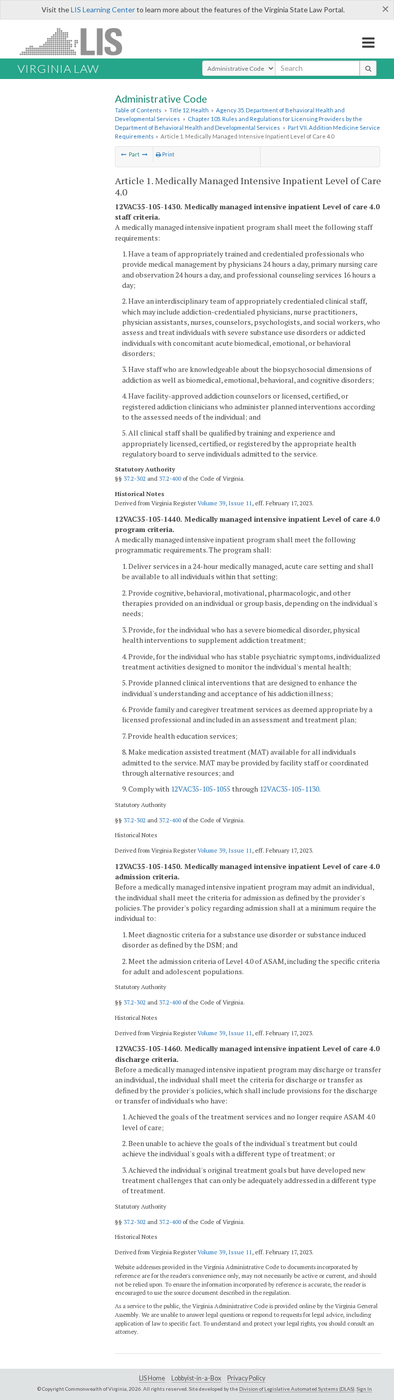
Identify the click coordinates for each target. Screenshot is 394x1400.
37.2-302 (135, 478)
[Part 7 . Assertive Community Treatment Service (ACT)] (124, 154)
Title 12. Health (189, 110)
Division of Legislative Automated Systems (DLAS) (296, 1389)
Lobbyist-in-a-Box (196, 1378)
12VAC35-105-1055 (200, 789)
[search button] (368, 68)
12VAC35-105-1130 (289, 789)
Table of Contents (138, 110)
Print (167, 154)
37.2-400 (170, 478)
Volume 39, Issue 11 (225, 503)
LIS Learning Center (103, 9)
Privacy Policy (246, 1378)
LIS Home (152, 1378)
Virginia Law (58, 68)
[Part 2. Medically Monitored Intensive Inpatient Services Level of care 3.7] (145, 154)
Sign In (364, 1389)
